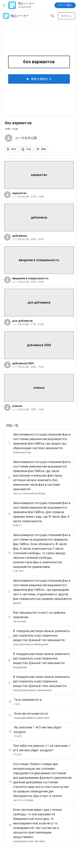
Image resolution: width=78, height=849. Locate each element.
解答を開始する (41, 79)
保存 (13, 149)
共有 (28, 149)
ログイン (66, 15)
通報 (43, 149)
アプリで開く (65, 5)
